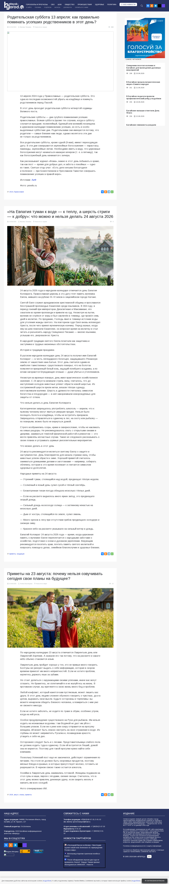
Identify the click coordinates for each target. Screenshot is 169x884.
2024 (11, 192)
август (16, 795)
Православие (19, 192)
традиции (20, 554)
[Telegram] (155, 5)
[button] (141, 6)
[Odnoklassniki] (151, 5)
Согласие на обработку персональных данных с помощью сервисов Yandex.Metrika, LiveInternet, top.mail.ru (143, 850)
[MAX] (163, 5)
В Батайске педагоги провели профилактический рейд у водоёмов (143, 97)
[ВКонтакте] (102, 191)
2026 (11, 795)
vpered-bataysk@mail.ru (81, 822)
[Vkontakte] (148, 5)
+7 (82, 819)
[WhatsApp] (112, 191)
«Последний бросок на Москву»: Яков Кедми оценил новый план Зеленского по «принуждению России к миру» (83, 847)
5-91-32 (98, 819)
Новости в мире (41, 583)
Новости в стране (41, 27)
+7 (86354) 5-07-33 (98, 826)
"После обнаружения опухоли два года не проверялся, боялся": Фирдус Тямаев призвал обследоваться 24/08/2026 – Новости (82, 862)
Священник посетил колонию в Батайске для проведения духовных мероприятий (143, 67)
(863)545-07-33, (89, 819)
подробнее (47, 881)
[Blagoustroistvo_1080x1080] (145, 38)
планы (22, 795)
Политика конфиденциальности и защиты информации (142, 846)
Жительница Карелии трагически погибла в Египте (82, 855)
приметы (12, 554)
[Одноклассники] (105, 191)
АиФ (34, 180)
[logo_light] (14, 6)
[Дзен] (159, 5)
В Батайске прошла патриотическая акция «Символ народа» (143, 83)
